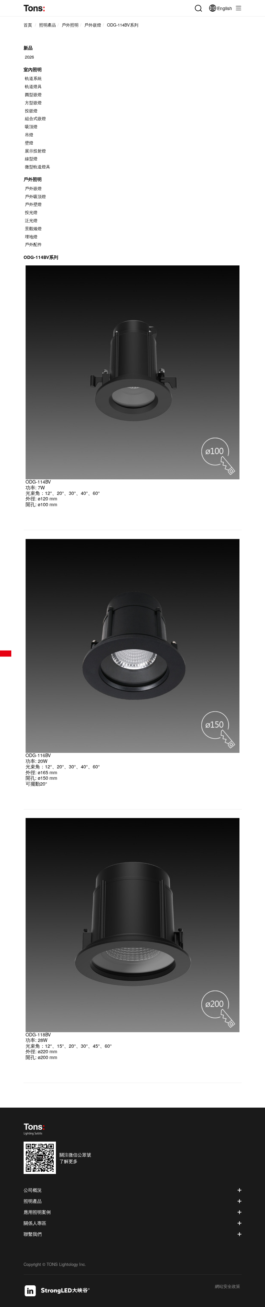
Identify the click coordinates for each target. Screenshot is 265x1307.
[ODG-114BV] (132, 372)
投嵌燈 (31, 110)
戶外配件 (33, 244)
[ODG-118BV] (132, 925)
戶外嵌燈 (33, 188)
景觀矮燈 (33, 228)
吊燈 (29, 134)
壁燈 (29, 143)
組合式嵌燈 (35, 118)
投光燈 (31, 212)
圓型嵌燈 (33, 94)
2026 (29, 57)
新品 (28, 48)
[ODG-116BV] (132, 646)
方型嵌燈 (33, 102)
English (224, 8)
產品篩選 (5, 654)
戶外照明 (33, 179)
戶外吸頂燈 (35, 196)
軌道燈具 (33, 86)
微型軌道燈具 (37, 166)
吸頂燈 (31, 126)
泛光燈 (31, 220)
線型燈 (31, 158)
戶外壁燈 (33, 204)
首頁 (28, 25)
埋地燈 (31, 236)
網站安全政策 (227, 1286)
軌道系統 (33, 78)
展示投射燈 (35, 151)
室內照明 (33, 69)
